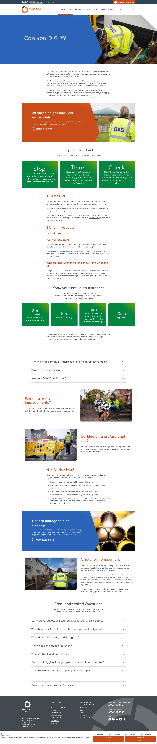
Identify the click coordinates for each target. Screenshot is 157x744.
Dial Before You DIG (56, 718)
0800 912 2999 (116, 712)
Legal (81, 710)
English (33, 2)
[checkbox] (94, 734)
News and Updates (107, 9)
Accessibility (83, 707)
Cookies (81, 713)
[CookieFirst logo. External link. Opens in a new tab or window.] (1, 734)
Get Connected (55, 720)
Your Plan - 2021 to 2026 (58, 707)
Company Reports (56, 702)
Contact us (122, 9)
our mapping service (93, 577)
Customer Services (56, 705)
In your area (54, 723)
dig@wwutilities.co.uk (54, 220)
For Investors (51, 2)
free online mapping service (63, 251)
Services (53, 710)
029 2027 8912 (94, 217)
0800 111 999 (115, 705)
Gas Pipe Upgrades (56, 715)
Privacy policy (87, 732)
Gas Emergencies (56, 713)
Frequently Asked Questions (87, 705)
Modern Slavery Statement (87, 718)
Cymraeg (40, 2)
